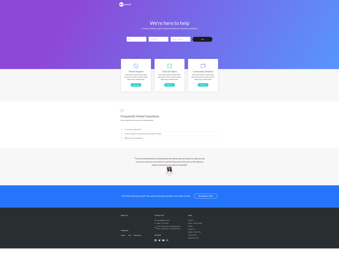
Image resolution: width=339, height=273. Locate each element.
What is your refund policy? (134, 138)
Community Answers (203, 71)
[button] (136, 85)
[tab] (169, 129)
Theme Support (135, 71)
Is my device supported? (133, 129)
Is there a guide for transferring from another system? (143, 134)
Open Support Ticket (205, 196)
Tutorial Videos (169, 71)
